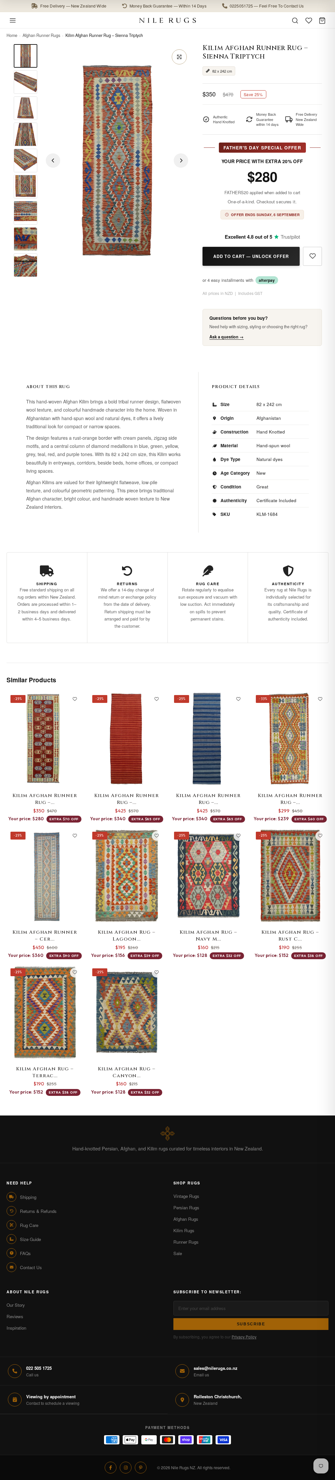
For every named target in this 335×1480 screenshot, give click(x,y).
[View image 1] (25, 56)
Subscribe (251, 1324)
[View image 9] (25, 265)
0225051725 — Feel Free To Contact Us (267, 6)
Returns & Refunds (38, 1211)
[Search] (295, 20)
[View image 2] (25, 82)
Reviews (15, 1316)
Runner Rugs (186, 1242)
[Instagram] (126, 1467)
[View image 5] (25, 160)
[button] (167, 6)
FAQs (25, 1253)
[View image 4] (25, 134)
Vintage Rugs (186, 1196)
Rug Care (29, 1225)
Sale (177, 1253)
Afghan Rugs (185, 1219)
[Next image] (181, 160)
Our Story (16, 1305)
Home (12, 35)
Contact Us (31, 1267)
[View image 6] (25, 186)
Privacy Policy (244, 1336)
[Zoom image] (179, 56)
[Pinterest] (141, 1467)
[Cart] (322, 20)
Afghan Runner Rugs (41, 35)
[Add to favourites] (312, 256)
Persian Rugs (186, 1207)
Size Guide (30, 1239)
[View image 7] (25, 213)
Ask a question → (226, 337)
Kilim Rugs (183, 1230)
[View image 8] (25, 239)
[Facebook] (110, 1467)
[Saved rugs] (309, 20)
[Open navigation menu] (13, 20)
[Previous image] (53, 160)
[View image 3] (25, 108)
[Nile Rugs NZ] (167, 20)
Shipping (28, 1197)
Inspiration (16, 1328)
